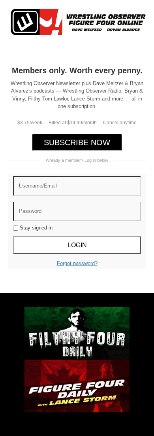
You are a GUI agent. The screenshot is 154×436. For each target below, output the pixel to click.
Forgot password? (77, 263)
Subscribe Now (77, 142)
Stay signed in (35, 228)
